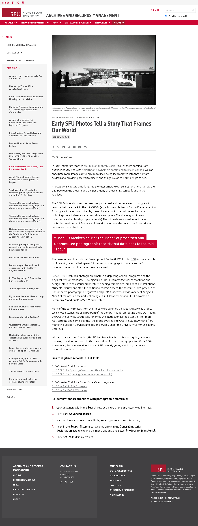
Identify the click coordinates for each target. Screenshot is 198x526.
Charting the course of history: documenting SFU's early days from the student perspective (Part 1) (26, 206)
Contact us (13, 52)
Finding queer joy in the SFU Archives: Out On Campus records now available (25, 361)
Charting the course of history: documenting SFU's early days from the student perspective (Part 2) (26, 219)
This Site (172, 16)
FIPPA (55, 22)
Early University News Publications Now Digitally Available (26, 98)
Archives (10, 22)
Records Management (33, 22)
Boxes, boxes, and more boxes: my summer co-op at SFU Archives (25, 349)
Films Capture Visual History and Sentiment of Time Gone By (25, 134)
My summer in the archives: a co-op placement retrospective (26, 297)
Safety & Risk (116, 466)
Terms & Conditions (159, 498)
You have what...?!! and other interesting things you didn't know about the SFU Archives (26, 193)
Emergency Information (122, 490)
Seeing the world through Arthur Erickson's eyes (25, 308)
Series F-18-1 (59, 276)
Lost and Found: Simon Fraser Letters (23, 144)
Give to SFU (115, 485)
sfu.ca (5, 3)
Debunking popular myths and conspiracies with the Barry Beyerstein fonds (24, 268)
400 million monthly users (100, 166)
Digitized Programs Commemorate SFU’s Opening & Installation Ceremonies (26, 110)
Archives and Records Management (82, 15)
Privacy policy (174, 498)
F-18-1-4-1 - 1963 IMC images (69, 386)
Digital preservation (77, 22)
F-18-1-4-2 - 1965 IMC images (69, 390)
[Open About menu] (123, 22)
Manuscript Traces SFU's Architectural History (21, 87)
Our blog (12, 68)
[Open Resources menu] (110, 22)
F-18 (133, 259)
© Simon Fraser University (161, 502)
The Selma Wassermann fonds (24, 371)
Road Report (116, 480)
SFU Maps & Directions (121, 471)
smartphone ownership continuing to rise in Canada (113, 170)
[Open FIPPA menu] (61, 22)
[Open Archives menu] (17, 22)
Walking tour (14, 389)
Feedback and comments (20, 60)
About (117, 22)
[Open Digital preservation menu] (91, 22)
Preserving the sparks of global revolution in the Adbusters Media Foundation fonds (25, 247)
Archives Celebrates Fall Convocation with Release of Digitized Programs (23, 123)
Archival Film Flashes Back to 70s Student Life (25, 77)
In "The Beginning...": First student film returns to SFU (25, 279)
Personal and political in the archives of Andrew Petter (23, 380)
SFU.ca (184, 16)
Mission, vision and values (21, 45)
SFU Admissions (117, 475)
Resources (101, 22)
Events (11, 397)
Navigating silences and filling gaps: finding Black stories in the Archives (25, 338)
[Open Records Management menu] (48, 22)
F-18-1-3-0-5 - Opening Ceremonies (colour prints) (82, 374)
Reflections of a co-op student (24, 257)
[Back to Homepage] (22, 13)
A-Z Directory (117, 495)
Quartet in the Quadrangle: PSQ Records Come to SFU (24, 326)
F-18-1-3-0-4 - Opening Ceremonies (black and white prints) (87, 370)
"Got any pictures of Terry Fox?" (24, 288)
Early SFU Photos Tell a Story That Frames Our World (26, 168)
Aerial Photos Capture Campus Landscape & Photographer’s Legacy (24, 180)
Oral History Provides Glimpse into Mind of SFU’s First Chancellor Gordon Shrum (26, 156)
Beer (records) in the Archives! (24, 317)
